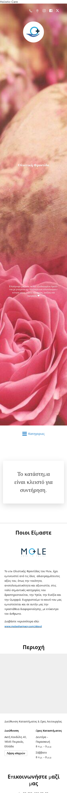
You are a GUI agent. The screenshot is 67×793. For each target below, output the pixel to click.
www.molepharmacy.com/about (23, 626)
